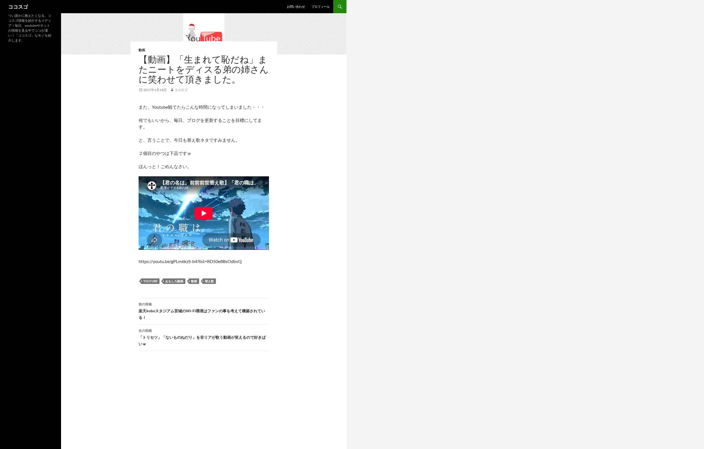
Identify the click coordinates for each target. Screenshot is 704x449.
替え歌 (209, 281)
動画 (142, 50)
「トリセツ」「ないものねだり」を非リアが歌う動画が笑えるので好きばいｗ (202, 337)
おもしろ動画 (174, 281)
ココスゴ (18, 7)
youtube (150, 281)
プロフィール (321, 6)
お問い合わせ (296, 6)
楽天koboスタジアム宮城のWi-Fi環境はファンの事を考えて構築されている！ (202, 311)
